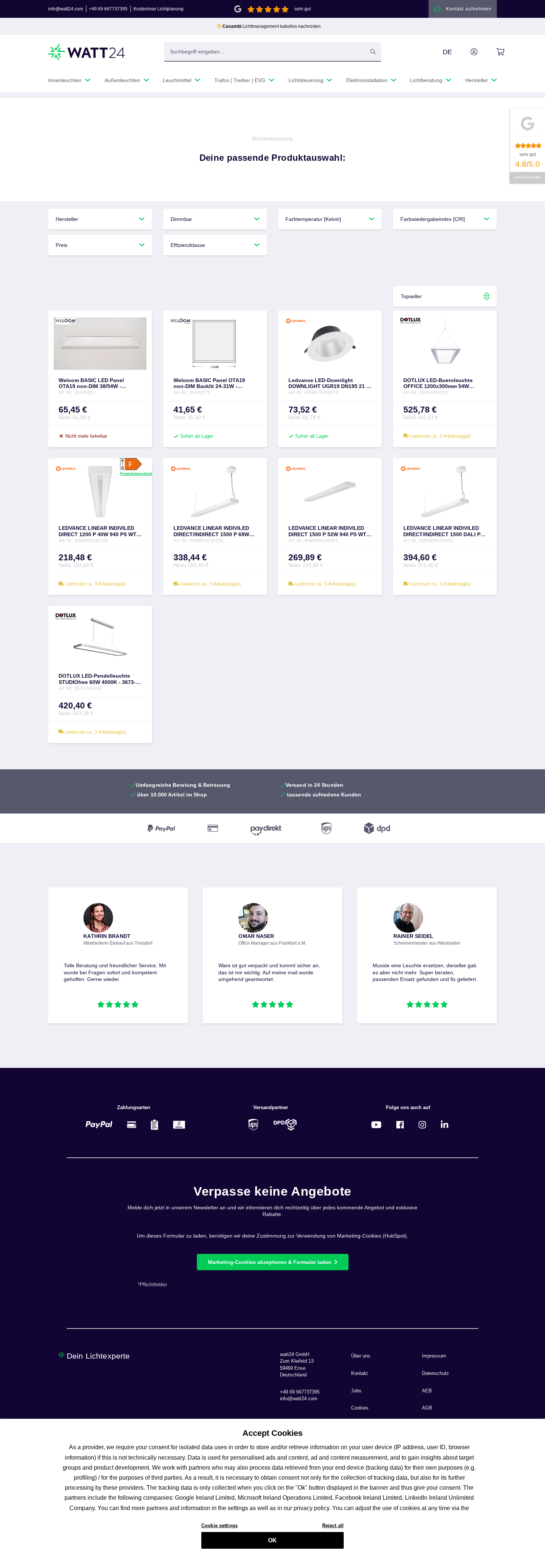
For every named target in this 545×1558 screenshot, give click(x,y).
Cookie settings (219, 1525)
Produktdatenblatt (136, 474)
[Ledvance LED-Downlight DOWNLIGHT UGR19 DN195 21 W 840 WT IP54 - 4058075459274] (330, 344)
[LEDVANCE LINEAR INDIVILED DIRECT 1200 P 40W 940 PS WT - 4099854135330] (100, 491)
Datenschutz (435, 1373)
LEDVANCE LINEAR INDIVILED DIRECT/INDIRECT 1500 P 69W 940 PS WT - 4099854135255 (211, 531)
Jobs (356, 1391)
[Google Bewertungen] (237, 8)
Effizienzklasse (188, 245)
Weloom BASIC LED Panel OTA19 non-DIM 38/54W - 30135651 (91, 383)
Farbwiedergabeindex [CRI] (432, 219)
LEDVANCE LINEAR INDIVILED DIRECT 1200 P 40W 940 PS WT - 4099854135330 (99, 531)
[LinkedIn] (444, 1124)
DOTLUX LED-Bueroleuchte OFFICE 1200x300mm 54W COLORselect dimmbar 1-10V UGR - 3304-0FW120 (439, 383)
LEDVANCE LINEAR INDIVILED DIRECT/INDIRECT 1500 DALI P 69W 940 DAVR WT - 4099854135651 (441, 531)
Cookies (360, 1408)
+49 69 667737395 (108, 9)
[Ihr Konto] (466, 52)
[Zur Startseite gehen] (86, 52)
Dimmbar (181, 219)
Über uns (360, 1356)
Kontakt (359, 1373)
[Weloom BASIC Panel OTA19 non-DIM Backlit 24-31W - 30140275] (215, 344)
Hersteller (67, 219)
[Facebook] (400, 1124)
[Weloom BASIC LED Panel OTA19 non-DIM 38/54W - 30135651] (100, 344)
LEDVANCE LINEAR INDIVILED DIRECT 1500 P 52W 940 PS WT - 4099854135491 (329, 531)
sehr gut (302, 9)
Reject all (333, 1525)
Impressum (434, 1356)
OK (272, 1540)
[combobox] (264, 51)
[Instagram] (422, 1124)
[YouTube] (376, 1124)
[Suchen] (373, 51)
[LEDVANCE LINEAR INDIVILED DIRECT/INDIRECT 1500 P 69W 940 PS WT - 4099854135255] (215, 491)
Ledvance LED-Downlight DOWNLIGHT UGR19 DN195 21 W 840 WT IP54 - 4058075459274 (329, 383)
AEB (427, 1391)
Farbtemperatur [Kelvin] (313, 219)
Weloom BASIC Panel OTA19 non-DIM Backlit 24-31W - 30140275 (209, 383)
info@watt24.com (65, 9)
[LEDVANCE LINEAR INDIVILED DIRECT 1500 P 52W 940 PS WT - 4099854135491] (330, 491)
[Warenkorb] (491, 52)
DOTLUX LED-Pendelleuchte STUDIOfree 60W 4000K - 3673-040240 (97, 679)
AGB (427, 1408)
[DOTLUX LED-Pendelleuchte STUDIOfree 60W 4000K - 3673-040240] (100, 639)
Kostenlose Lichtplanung (158, 9)
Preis (61, 245)
